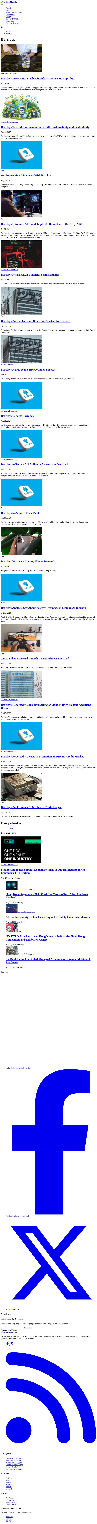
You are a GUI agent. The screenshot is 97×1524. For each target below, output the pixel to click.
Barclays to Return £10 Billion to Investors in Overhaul (34, 464)
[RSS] (51, 1449)
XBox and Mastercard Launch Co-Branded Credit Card (35, 658)
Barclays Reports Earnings (17, 415)
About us (9, 1517)
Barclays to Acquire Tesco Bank (20, 512)
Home (8, 31)
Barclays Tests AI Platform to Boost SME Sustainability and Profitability (45, 127)
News (3, 171)
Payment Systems (12, 23)
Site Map (9, 1521)
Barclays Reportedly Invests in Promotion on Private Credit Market (42, 756)
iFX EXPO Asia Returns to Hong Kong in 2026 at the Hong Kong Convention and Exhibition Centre (45, 938)
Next (11, 828)
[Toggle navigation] (2, 4)
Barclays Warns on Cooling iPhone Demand (27, 561)
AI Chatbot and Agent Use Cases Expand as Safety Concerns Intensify (48, 917)
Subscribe (27, 1328)
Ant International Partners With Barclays (26, 175)
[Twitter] (12, 1345)
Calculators (10, 21)
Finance (9, 10)
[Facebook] (8, 1345)
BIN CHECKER (12, 19)
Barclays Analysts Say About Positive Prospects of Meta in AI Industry (43, 607)
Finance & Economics (9, 365)
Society (8, 17)
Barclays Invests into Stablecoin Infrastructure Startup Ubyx (38, 78)
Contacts (9, 1519)
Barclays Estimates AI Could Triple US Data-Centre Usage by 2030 (41, 224)
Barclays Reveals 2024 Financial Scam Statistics (30, 274)
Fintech (8, 8)
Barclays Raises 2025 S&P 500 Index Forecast (28, 369)
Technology (10, 15)
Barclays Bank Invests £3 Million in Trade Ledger (31, 807)
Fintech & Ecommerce (9, 270)
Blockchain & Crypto (14, 12)
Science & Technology (9, 122)
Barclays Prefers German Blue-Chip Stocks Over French (35, 321)
